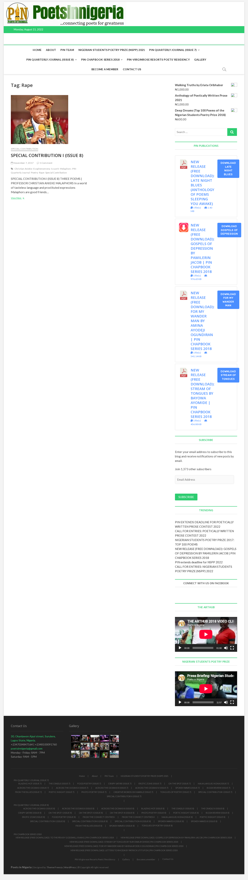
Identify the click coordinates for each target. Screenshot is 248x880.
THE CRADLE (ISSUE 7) (59, 783)
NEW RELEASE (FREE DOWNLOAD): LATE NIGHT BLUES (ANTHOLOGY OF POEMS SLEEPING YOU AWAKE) (202, 182)
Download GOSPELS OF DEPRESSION (229, 230)
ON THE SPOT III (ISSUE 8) (122, 812)
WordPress (70, 867)
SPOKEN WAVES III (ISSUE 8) (204, 821)
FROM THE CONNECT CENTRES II (138, 817)
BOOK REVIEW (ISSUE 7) (218, 788)
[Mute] (226, 648)
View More (24, 198)
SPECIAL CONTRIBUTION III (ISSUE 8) (133, 821)
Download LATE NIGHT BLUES (228, 168)
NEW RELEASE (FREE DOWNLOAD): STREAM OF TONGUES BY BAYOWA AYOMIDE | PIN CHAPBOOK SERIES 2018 (202, 393)
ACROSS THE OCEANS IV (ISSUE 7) (151, 788)
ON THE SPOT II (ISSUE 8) (91, 812)
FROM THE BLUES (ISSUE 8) (89, 825)
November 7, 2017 (23, 162)
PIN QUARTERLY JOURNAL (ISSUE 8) (50, 59)
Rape (41, 172)
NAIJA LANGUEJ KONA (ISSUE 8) (177, 817)
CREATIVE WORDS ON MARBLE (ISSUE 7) (133, 792)
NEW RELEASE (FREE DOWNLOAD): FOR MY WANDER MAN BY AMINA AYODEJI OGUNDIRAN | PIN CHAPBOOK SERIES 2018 (202, 320)
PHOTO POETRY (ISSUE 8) (153, 812)
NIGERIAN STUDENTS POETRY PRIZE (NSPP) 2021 (111, 49)
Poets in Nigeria (21, 867)
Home (37, 49)
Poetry (34, 172)
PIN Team (67, 49)
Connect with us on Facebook (206, 583)
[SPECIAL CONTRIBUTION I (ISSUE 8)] (49, 119)
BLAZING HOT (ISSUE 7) (30, 783)
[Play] (180, 648)
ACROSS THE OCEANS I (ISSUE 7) (33, 788)
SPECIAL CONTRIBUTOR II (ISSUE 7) (124, 796)
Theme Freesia (55, 867)
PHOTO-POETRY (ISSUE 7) (94, 792)
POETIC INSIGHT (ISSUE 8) (186, 812)
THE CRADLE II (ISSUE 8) (212, 808)
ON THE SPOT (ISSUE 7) (179, 783)
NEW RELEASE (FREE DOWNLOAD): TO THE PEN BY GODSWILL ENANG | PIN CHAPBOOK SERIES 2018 (65, 837)
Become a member (104, 69)
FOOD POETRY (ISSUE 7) (89, 783)
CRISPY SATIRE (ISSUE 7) (120, 783)
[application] (206, 634)
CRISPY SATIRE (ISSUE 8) (29, 812)
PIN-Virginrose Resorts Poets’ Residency (158, 59)
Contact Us (132, 69)
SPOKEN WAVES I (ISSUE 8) (122, 825)
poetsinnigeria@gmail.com (26, 748)
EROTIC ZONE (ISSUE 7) (150, 783)
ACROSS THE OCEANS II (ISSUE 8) (78, 808)
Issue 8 (55, 168)
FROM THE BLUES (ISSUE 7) (28, 792)
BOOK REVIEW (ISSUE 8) (217, 812)
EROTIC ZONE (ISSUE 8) (33, 817)
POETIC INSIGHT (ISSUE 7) (61, 792)
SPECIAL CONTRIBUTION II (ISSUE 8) (90, 821)
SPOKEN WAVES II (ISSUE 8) (171, 821)
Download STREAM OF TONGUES (228, 375)
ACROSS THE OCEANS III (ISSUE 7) (111, 788)
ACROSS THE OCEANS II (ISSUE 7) (72, 788)
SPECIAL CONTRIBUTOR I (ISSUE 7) (215, 792)
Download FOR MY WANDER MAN (228, 300)
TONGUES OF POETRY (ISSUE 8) (157, 825)
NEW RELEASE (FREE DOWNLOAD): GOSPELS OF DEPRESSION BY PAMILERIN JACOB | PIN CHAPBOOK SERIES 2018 (202, 248)
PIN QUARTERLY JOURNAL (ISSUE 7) (173, 49)
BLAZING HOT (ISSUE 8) (152, 808)
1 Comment (45, 162)
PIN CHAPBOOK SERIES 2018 (100, 59)
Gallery (200, 59)
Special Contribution (24, 148)
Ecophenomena (41, 168)
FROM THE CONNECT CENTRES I (99, 817)
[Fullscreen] (232, 648)
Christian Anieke (23, 168)
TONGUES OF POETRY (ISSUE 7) (175, 792)
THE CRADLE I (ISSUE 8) (182, 808)
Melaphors (65, 168)
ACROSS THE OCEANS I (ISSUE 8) (39, 808)
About (51, 49)
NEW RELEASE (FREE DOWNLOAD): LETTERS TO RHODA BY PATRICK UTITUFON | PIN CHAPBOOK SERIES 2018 (124, 850)
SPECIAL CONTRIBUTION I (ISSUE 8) (47, 155)
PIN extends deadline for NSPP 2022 (199, 562)
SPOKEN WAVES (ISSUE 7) (187, 788)
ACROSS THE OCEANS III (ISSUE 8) (117, 808)
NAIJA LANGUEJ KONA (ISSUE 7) (213, 783)
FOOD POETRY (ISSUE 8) (64, 817)
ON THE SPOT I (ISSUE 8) (60, 812)
